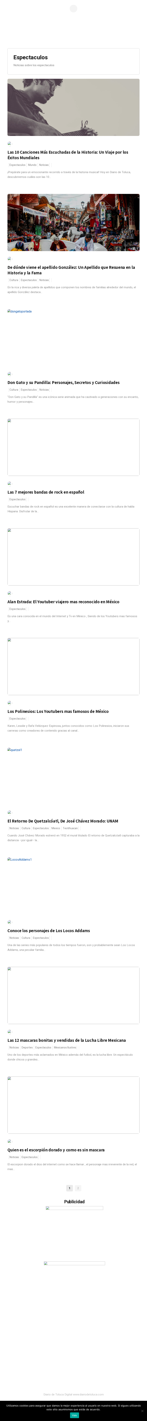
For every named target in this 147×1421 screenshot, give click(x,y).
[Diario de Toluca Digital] (73, 35)
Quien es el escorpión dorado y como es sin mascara (56, 1150)
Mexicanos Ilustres (65, 1048)
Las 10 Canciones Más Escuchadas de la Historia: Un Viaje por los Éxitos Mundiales (67, 155)
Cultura (14, 280)
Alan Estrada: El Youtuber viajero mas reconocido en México (63, 602)
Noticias (44, 165)
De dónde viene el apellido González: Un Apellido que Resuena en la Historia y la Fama (71, 270)
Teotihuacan (70, 828)
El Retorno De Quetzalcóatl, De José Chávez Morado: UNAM (62, 821)
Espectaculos (17, 165)
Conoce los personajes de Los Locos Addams (48, 930)
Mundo (32, 165)
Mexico (55, 828)
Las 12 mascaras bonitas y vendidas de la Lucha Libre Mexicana (66, 1040)
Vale (74, 1415)
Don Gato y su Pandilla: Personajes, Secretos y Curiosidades (63, 382)
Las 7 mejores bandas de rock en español (45, 492)
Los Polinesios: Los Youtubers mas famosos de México (58, 711)
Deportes (27, 1048)
